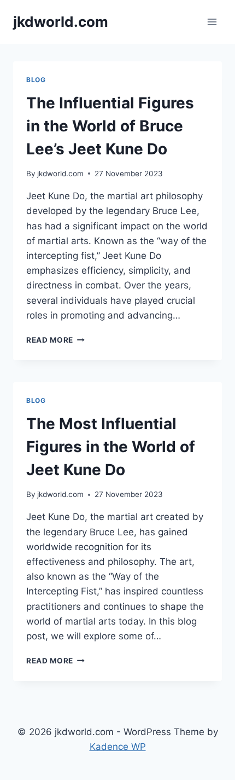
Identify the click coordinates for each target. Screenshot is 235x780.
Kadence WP (118, 746)
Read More (55, 340)
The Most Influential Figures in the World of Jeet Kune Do (110, 446)
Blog (35, 80)
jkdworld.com (60, 173)
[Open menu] (212, 21)
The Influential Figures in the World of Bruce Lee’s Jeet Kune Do (110, 126)
